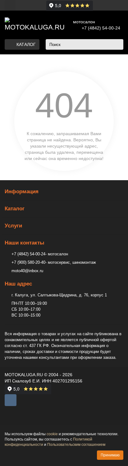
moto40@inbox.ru (27, 270)
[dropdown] (10, 5)
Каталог (15, 209)
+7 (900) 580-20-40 (28, 262)
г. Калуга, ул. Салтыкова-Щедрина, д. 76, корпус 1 (59, 295)
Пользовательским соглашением (76, 444)
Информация (22, 191)
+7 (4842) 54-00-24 (101, 27)
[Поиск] (117, 44)
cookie (52, 434)
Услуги (13, 226)
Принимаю (110, 455)
